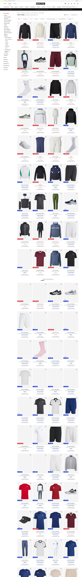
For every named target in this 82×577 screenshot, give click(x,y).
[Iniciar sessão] (68, 3)
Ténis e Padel (41, 12)
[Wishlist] (74, 3)
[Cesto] (77, 3)
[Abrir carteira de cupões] (65, 3)
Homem (9, 3)
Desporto (28, 12)
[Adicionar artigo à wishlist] (30, 23)
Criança (15, 3)
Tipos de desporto (34, 12)
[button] (67, 15)
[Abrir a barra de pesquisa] (62, 6)
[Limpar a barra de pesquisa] (77, 6)
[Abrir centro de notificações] (71, 4)
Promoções (23, 12)
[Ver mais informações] (25, 48)
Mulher (5, 3)
